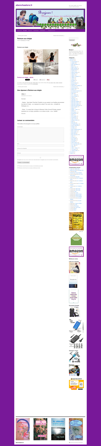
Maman (72, 108)
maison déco (35, 82)
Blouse (75, 208)
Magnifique (73, 98)
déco (55, 82)
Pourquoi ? (73, 126)
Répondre (23, 113)
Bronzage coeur (80, 170)
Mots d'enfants (73, 116)
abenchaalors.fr (24, 5)
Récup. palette (73, 132)
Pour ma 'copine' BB (74, 125)
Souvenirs (73, 137)
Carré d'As (73, 71)
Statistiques (36, 30)
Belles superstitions (74, 64)
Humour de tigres (78, 194)
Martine (72, 110)
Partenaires (42, 30)
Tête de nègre (78, 188)
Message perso (74, 113)
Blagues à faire (73, 67)
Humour (72, 89)
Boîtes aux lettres (74, 68)
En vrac (25, 30)
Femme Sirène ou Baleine (75, 85)
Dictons (72, 81)
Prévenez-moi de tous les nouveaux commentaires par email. (30, 165)
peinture (60, 82)
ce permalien (35, 84)
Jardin (72, 93)
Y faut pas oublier (74, 150)
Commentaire (20, 126)
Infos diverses (73, 92)
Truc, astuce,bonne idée (75, 143)
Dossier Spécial (74, 82)
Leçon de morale (74, 96)
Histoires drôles (74, 88)
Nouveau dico (73, 117)
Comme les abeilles (78, 203)
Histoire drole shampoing (59, 35)
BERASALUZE (73, 170)
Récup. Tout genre (74, 134)
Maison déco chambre (75, 101)
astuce (51, 82)
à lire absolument (74, 61)
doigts (57, 82)
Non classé (72, 151)
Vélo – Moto (73, 145)
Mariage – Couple (74, 109)
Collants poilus (77, 168)
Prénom (71, 153)
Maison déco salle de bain (75, 105)
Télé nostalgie (73, 139)
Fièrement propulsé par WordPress (76, 442)
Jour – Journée (73, 94)
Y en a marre (73, 149)
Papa (72, 121)
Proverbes (73, 128)
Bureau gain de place (22, 35)
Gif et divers (73, 86)
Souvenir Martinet (78, 172)
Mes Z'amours (73, 112)
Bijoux (72, 65)
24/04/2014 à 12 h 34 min (26, 95)
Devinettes (73, 80)
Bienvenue (19, 30)
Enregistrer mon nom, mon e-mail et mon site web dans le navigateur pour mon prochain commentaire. (37, 159)
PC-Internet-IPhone (74, 124)
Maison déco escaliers (75, 104)
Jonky (75, 171)
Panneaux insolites (74, 120)
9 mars (75, 191)
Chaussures (73, 73)
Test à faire (73, 141)
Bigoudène (77, 176)
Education (73, 84)
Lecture (72, 97)
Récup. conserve (74, 130)
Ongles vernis (73, 118)
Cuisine (72, 78)
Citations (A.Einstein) (75, 76)
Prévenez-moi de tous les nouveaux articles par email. (29, 167)
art (49, 82)
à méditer (72, 63)
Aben (28, 40)
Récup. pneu (73, 133)
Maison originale (74, 106)
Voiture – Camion (74, 147)
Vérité (72, 146)
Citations (72, 75)
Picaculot (71, 172)
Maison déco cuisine (74, 102)
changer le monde (74, 72)
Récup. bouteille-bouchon (75, 129)
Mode (72, 114)
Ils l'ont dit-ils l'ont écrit (75, 90)
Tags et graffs (73, 138)
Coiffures (73, 77)
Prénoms (30, 30)
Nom (18, 143)
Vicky (71, 168)
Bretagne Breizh (74, 69)
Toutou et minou (74, 142)
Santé (72, 136)
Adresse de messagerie (22, 148)
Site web (19, 153)
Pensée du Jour (51, 30)
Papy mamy (73, 122)
